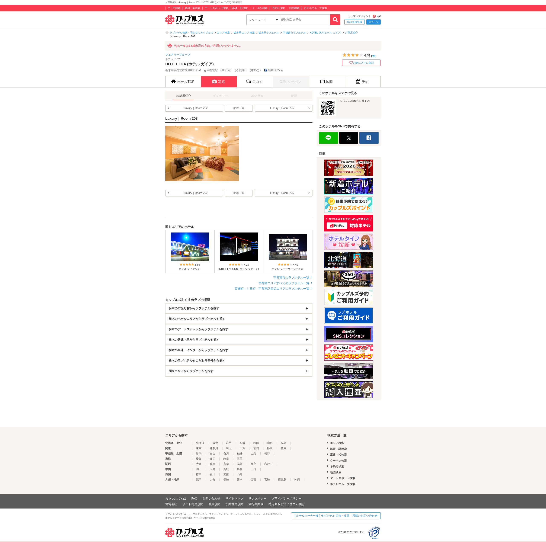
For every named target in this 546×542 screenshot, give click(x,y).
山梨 (253, 453)
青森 (215, 443)
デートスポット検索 (216, 8)
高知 (240, 474)
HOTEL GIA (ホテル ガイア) (325, 32)
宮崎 (267, 479)
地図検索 (294, 8)
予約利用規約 (234, 504)
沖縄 (297, 479)
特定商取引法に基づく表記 (286, 504)
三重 (240, 458)
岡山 (199, 469)
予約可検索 (278, 8)
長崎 (226, 479)
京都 (226, 463)
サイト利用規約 (192, 504)
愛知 (199, 458)
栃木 (270, 448)
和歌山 (268, 463)
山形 (270, 443)
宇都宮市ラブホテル (294, 32)
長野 (267, 453)
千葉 (242, 448)
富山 (212, 453)
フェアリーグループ (177, 54)
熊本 (240, 479)
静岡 (212, 458)
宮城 (242, 443)
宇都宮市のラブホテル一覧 (291, 277)
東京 (199, 448)
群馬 (283, 448)
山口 (253, 469)
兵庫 (212, 463)
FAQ (194, 498)
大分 (212, 479)
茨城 (256, 448)
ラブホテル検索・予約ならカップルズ (191, 32)
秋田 (256, 443)
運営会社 (171, 504)
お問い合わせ (211, 498)
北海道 (200, 443)
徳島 (199, 474)
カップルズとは (175, 498)
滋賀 (240, 463)
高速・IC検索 (240, 8)
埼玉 (229, 448)
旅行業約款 (255, 504)
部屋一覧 (238, 108)
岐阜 (226, 458)
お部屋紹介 (351, 32)
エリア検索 (174, 8)
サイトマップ (234, 498)
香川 (212, 474)
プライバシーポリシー (286, 498)
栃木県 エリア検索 (244, 32)
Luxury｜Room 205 (282, 108)
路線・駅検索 (192, 8)
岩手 (229, 443)
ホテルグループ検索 (315, 8)
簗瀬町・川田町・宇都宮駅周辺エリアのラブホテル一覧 (272, 288)
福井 (240, 453)
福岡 (199, 479)
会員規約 (214, 504)
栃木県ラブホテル (268, 32)
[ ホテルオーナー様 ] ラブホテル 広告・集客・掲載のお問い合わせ (336, 515)
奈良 (253, 463)
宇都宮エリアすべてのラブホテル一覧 (283, 283)
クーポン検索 (259, 8)
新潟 (199, 453)
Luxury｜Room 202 (196, 108)
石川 (226, 453)
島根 (240, 469)
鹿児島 (282, 479)
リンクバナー (257, 498)
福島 (283, 443)
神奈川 (214, 448)
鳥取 (226, 469)
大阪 (199, 463)
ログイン (373, 21)
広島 (212, 469)
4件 (374, 55)
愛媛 (226, 474)
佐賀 (253, 479)
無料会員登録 (354, 21)
